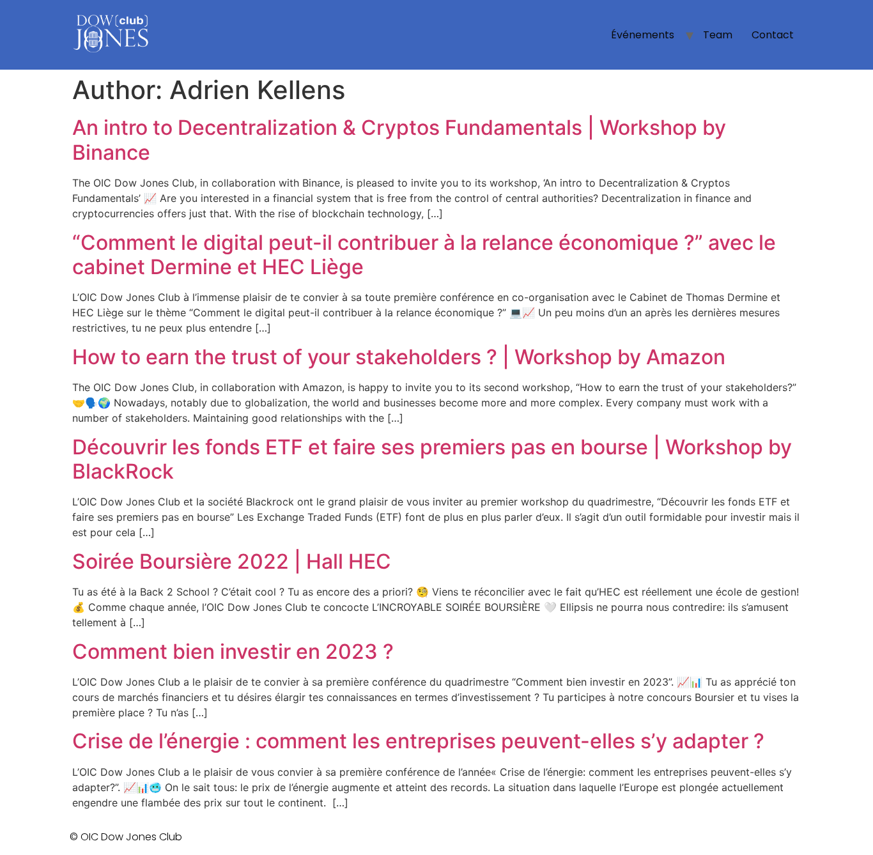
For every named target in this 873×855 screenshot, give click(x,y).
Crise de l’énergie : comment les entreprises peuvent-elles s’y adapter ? (418, 740)
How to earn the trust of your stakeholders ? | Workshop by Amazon (398, 356)
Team (717, 34)
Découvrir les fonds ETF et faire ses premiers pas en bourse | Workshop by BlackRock (432, 459)
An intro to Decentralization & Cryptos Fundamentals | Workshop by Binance (399, 139)
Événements (642, 34)
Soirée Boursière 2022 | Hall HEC (231, 561)
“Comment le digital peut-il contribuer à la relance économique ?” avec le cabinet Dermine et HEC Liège (424, 254)
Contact (773, 34)
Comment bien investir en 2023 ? (233, 651)
